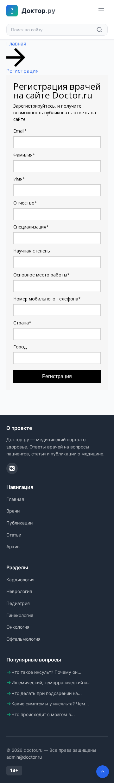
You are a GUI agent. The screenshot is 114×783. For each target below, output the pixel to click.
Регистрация (22, 71)
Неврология (19, 591)
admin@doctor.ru (24, 757)
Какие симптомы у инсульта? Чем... (50, 703)
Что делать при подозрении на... (46, 693)
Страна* (22, 323)
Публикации (19, 522)
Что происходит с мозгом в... (43, 714)
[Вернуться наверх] (102, 771)
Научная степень (31, 251)
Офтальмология (23, 639)
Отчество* (25, 203)
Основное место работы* (41, 275)
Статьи (13, 534)
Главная (16, 43)
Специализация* (31, 227)
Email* (20, 131)
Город (20, 347)
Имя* (19, 179)
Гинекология (19, 615)
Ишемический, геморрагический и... (51, 682)
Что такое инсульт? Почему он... (46, 672)
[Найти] (99, 29)
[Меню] (101, 10)
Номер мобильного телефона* (47, 299)
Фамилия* (24, 155)
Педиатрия (18, 603)
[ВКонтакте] (12, 468)
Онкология (17, 627)
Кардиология (20, 579)
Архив (13, 546)
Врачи (13, 510)
